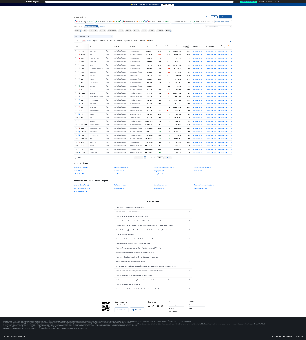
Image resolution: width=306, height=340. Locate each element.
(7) (121, 185)
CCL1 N (83, 152)
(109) (203, 167)
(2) (81, 167)
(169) (198, 170)
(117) (121, 167)
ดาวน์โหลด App (172, 305)
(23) (159, 188)
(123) (118, 170)
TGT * (82, 107)
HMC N (83, 135)
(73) (118, 174)
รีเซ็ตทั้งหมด (103, 26)
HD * (82, 61)
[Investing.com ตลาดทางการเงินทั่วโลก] (32, 1)
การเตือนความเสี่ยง (299, 336)
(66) (159, 170)
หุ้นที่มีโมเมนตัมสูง (81, 21)
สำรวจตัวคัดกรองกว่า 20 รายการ (222, 21)
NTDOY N (83, 114)
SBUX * (83, 86)
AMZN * (83, 51)
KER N (82, 149)
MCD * (83, 72)
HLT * (82, 110)
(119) (79, 174)
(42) (77, 170)
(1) (120, 188)
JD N (82, 142)
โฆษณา (191, 305)
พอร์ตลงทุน (171, 308)
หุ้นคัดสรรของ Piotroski (155, 21)
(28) (81, 185)
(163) (163, 167)
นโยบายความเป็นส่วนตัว (288, 336)
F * (82, 121)
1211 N (82, 89)
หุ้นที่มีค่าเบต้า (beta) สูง (180, 21)
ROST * (83, 103)
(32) (200, 188)
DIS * (82, 75)
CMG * (83, 128)
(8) (81, 188)
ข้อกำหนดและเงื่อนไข (276, 336)
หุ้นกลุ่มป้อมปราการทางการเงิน (105, 21)
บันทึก (214, 17)
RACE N (83, 93)
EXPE (82, 145)
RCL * (82, 96)
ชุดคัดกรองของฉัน (225, 17)
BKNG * (83, 79)
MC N (82, 65)
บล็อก (170, 301)
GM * (82, 100)
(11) (161, 185)
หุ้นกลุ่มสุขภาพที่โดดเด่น (131, 21)
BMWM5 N (84, 138)
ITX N (82, 68)
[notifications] (276, 1)
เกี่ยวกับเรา (191, 301)
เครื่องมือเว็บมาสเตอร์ (173, 311)
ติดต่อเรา (191, 308)
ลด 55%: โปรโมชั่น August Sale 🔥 (248, 1)
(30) (203, 185)
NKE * (82, 117)
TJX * (82, 82)
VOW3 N (83, 131)
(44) (158, 174)
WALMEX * (84, 124)
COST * (83, 58)
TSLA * (83, 54)
